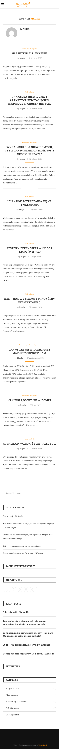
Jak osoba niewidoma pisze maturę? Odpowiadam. (29, 351)
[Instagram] (49, 4)
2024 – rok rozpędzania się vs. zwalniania (29, 203)
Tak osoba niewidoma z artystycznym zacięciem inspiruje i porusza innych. (29, 100)
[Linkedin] (52, 4)
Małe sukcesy (31, 694)
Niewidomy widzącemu (31, 701)
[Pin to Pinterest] (33, 83)
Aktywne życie (31, 688)
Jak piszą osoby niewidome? (29, 400)
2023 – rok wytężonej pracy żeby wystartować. (29, 300)
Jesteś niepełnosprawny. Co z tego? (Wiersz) (30, 249)
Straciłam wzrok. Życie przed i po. (29, 443)
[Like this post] (23, 83)
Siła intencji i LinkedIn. (29, 53)
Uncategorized (31, 714)
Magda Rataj (42, 745)
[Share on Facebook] (27, 83)
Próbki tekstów (31, 708)
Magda (25, 28)
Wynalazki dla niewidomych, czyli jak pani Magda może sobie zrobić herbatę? (29, 150)
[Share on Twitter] (30, 83)
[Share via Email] (36, 83)
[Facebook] (46, 4)
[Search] (56, 4)
